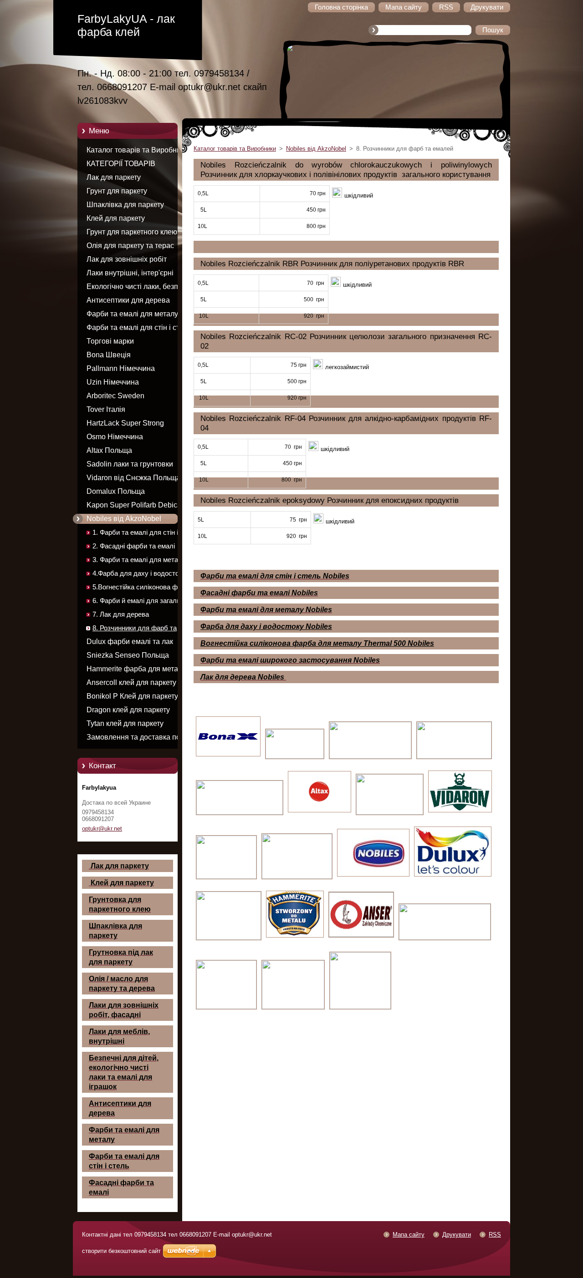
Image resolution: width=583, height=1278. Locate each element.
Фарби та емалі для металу (132, 314)
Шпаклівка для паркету (125, 204)
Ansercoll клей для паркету (131, 682)
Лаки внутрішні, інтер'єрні (130, 273)
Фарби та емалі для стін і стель (139, 327)
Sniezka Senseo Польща (128, 655)
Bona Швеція (109, 355)
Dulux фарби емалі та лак (130, 641)
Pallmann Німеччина (121, 368)
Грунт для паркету (117, 191)
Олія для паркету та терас (130, 245)
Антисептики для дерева (128, 300)
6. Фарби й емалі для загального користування (143, 602)
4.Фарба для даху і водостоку (139, 573)
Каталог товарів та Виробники (137, 150)
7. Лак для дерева (120, 614)
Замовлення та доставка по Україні (133, 738)
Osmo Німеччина (115, 437)
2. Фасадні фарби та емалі (133, 546)
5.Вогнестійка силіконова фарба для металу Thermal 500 (142, 588)
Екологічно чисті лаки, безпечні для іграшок (139, 288)
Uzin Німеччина (113, 382)
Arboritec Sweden (115, 396)
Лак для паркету (114, 177)
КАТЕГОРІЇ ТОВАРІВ (121, 163)
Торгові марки (110, 341)
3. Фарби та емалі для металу (139, 559)
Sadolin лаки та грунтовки (130, 464)
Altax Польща (109, 450)
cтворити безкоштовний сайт (121, 1251)
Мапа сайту (408, 1234)
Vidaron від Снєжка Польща (133, 478)
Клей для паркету (116, 218)
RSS (495, 1234)
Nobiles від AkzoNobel (124, 518)
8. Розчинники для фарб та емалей (134, 629)
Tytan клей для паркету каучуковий (125, 725)
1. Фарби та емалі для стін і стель (135, 534)
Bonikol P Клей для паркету (132, 696)
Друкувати (456, 1234)
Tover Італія (106, 409)
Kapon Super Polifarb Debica (134, 505)
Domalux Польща (116, 491)
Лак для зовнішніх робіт (127, 259)
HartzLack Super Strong (125, 423)
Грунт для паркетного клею (132, 232)
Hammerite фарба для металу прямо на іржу (136, 670)
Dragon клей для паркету (128, 710)
